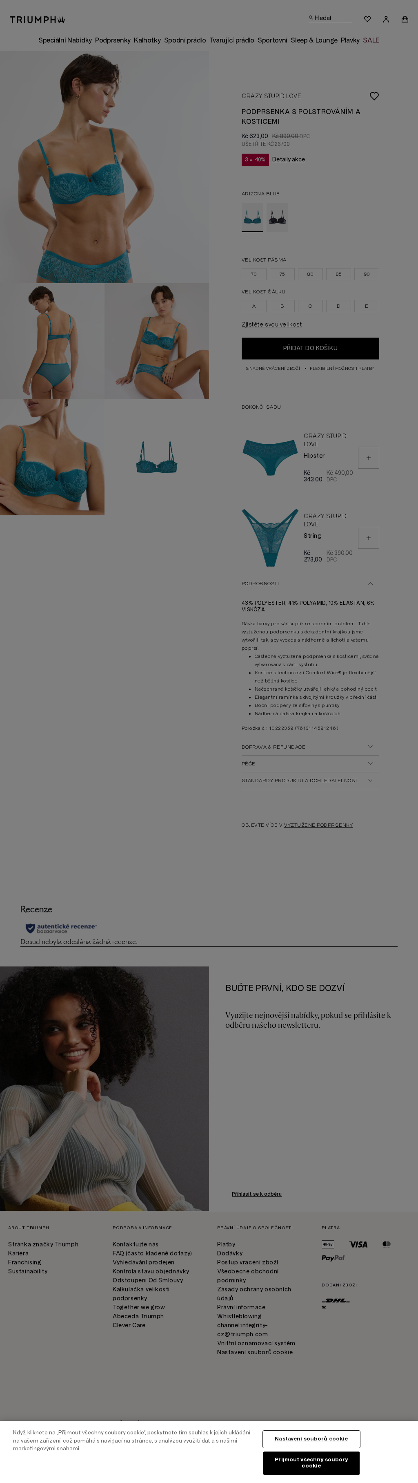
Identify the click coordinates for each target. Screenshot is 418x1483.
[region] (209, 1452)
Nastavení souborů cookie (311, 1439)
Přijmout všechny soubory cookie (311, 1463)
